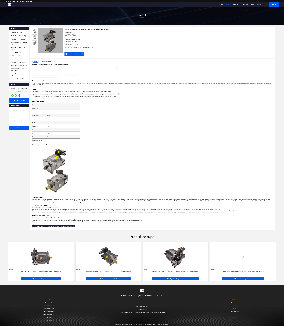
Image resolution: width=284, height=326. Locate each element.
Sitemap (235, 308)
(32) (18, 62)
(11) (16, 55)
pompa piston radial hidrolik (67, 226)
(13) (18, 48)
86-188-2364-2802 (274, 1)
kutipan (274, 4)
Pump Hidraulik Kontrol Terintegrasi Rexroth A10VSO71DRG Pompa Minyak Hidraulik (41, 271)
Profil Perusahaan (235, 302)
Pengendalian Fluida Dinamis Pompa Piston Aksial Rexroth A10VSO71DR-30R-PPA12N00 (243, 271)
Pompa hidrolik (23, 23)
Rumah (221, 4)
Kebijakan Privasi (235, 311)
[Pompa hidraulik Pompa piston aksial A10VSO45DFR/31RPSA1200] (50, 40)
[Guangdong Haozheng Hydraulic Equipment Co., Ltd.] (9, 4)
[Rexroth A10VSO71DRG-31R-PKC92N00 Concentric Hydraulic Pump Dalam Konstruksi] (108, 256)
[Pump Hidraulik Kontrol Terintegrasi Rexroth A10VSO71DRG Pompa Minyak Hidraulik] (41, 256)
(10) (17, 78)
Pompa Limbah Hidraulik (53, 226)
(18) (19, 43)
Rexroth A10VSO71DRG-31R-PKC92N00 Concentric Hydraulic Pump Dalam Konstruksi (108, 271)
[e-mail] (19, 95)
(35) (18, 36)
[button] (11, 260)
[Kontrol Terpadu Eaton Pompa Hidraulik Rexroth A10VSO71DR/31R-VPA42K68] (176, 256)
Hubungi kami (244, 4)
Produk (228, 4)
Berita (235, 305)
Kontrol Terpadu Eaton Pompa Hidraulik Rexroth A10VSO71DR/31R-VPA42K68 (176, 271)
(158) (16, 32)
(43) (16, 52)
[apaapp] (15, 95)
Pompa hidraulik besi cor (39, 226)
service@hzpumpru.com (260, 1)
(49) (19, 59)
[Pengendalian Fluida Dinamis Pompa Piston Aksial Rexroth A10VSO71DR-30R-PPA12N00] (243, 256)
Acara (252, 4)
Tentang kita (236, 4)
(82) (18, 39)
